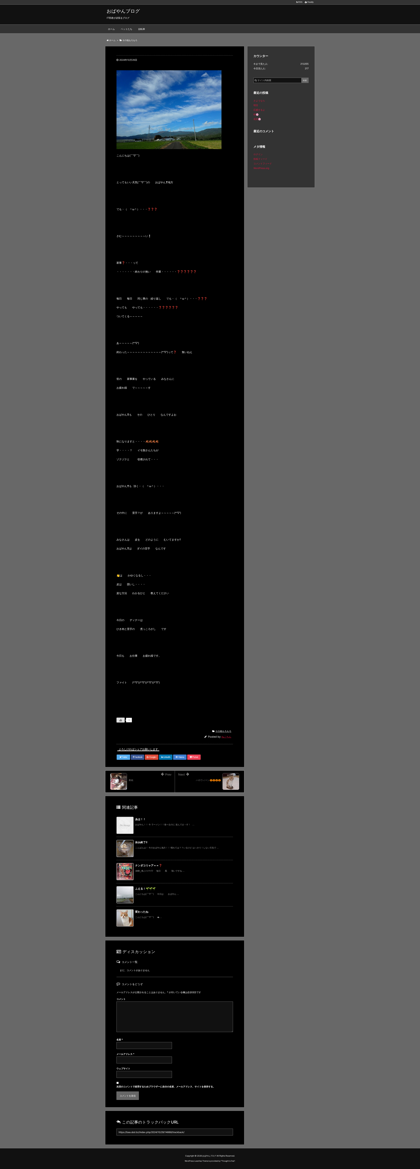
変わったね (141, 911)
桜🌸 (256, 114)
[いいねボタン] (120, 720)
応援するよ (259, 109)
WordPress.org (261, 168)
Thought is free (227, 1161)
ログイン (258, 154)
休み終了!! (141, 842)
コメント (121, 999)
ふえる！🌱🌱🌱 (145, 888)
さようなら (259, 100)
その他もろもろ (223, 731)
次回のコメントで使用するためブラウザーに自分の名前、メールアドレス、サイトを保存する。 (165, 1086)
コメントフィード (262, 163)
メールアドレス (125, 1054)
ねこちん (226, 736)
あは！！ (140, 819)
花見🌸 (257, 119)
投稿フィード (260, 158)
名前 (119, 1039)
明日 (255, 105)
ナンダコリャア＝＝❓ (148, 865)
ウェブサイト (123, 1068)
